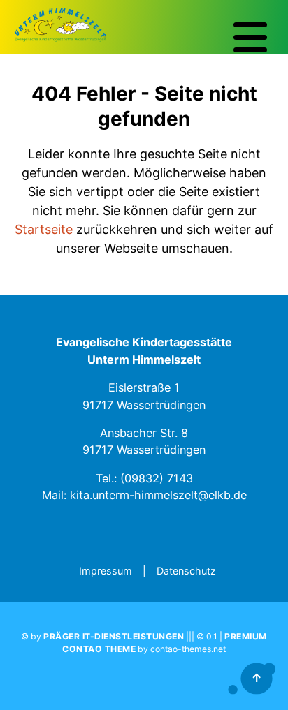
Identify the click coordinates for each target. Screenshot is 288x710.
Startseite (44, 229)
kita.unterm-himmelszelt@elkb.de (158, 495)
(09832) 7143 (156, 478)
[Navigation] (250, 37)
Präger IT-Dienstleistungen (113, 636)
